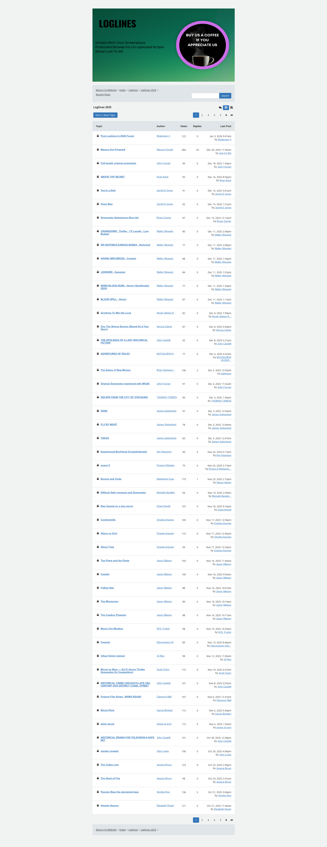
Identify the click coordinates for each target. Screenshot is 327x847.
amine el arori (223, 727)
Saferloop (226, 373)
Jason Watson (223, 564)
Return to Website (106, 90)
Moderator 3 (224, 139)
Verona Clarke (223, 330)
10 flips (227, 659)
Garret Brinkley (223, 713)
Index (122, 90)
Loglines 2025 (148, 90)
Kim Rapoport (223, 455)
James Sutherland (221, 414)
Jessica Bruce (223, 768)
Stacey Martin (223, 482)
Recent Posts (103, 94)
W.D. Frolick (224, 632)
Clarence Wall (223, 700)
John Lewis (225, 754)
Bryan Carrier (224, 221)
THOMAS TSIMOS (221, 400)
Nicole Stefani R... (221, 316)
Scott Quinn (225, 673)
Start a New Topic (105, 115)
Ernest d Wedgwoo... (220, 468)
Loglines (133, 90)
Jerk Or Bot (225, 153)
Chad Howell (224, 509)
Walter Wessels (223, 234)
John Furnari (224, 166)
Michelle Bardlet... (221, 496)
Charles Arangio (222, 523)
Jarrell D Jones (223, 194)
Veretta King (224, 795)
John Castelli (224, 343)
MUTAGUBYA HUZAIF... (224, 358)
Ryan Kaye (225, 180)
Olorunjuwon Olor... (221, 645)
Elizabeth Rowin (222, 809)
